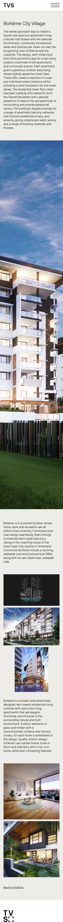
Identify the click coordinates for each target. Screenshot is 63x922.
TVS (9, 5)
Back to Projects (13, 887)
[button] (56, 5)
